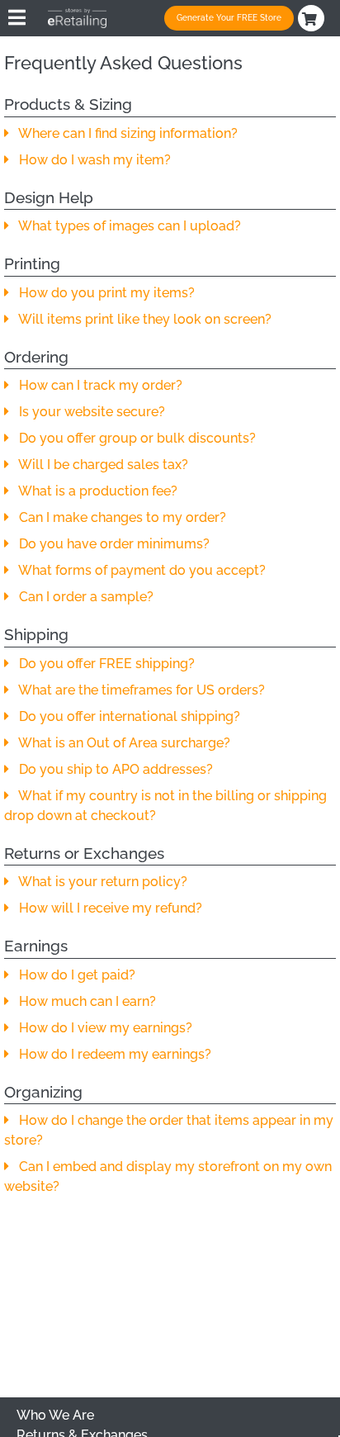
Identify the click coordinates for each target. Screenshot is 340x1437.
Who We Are (55, 1415)
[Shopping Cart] (313, 18)
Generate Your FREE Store (229, 17)
